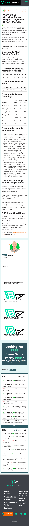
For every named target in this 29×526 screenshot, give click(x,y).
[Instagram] (21, 514)
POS (19, 377)
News (24, 11)
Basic (15, 377)
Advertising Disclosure (23, 492)
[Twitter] (16, 514)
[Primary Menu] (26, 2)
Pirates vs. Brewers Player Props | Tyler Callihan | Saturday (14, 335)
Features (8, 508)
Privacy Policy (22, 500)
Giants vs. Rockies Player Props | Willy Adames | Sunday (13, 283)
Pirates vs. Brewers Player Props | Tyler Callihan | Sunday (14, 300)
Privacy (14, 521)
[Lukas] (4, 11)
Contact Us (23, 496)
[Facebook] (25, 514)
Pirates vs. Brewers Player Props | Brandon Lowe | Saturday (14, 317)
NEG (24, 377)
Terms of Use (22, 504)
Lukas (9, 11)
